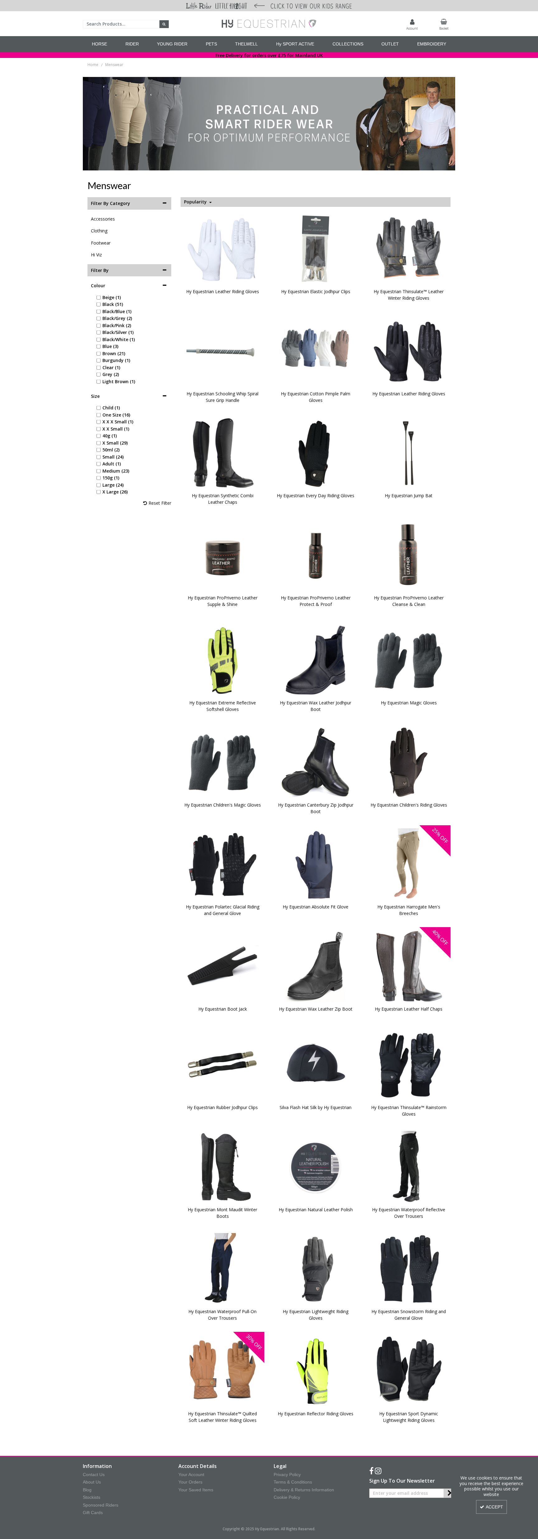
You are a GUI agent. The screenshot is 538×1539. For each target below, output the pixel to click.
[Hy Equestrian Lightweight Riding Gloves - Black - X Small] (316, 1268)
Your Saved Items (195, 1489)
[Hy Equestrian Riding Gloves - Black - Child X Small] (409, 762)
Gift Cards (93, 1512)
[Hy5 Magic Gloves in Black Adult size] (409, 660)
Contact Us (94, 1474)
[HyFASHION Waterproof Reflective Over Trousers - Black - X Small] (409, 1167)
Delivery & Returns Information (304, 1489)
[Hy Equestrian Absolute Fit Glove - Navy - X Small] (316, 864)
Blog (87, 1489)
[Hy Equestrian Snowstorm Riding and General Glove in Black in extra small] (409, 1268)
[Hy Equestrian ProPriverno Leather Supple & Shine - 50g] (222, 555)
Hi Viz (96, 255)
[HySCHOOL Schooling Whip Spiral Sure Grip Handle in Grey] (222, 351)
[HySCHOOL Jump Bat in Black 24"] (409, 452)
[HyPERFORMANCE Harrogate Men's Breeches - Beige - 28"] (409, 864)
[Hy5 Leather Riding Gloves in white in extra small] (222, 248)
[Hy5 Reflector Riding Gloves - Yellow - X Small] (316, 1371)
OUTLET (390, 43)
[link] (371, 1471)
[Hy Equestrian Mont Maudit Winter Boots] (222, 1167)
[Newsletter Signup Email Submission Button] (449, 1493)
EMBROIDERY (431, 43)
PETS (211, 43)
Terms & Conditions (293, 1481)
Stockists (91, 1497)
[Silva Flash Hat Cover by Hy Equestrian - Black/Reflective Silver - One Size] (316, 1064)
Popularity (196, 202)
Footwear (101, 243)
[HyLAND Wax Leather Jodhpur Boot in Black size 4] (316, 660)
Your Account (191, 1474)
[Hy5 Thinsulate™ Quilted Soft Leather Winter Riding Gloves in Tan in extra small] (222, 1371)
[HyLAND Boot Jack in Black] (222, 966)
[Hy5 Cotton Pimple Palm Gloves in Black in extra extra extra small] (316, 351)
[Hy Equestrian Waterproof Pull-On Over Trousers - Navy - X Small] (222, 1268)
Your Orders (190, 1481)
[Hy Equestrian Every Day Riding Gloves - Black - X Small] (316, 452)
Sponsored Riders (100, 1505)
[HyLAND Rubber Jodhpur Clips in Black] (222, 1064)
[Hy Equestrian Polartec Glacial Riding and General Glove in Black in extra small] (222, 864)
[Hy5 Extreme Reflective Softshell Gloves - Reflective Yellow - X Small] (222, 660)
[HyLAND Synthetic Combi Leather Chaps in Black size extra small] (222, 452)
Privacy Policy (287, 1474)
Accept (494, 1506)
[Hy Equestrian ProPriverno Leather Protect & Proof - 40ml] (316, 555)
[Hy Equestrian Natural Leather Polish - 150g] (316, 1167)
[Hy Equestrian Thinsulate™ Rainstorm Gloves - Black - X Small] (409, 1064)
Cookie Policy (287, 1497)
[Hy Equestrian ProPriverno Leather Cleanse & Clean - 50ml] (409, 555)
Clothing (99, 231)
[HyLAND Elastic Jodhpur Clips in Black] (316, 248)
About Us (92, 1481)
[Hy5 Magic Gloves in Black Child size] (222, 762)
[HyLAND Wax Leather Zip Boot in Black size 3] (316, 966)
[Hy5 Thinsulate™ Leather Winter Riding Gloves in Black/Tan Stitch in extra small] (409, 248)
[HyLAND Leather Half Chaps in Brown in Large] (409, 966)
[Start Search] (164, 24)
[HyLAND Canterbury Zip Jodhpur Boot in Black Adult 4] (316, 762)
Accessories (103, 219)
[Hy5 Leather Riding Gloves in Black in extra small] (409, 351)
